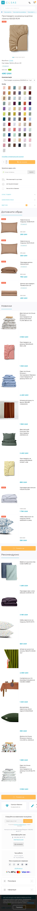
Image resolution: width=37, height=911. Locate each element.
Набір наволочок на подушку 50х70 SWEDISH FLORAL (26, 518)
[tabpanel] (18, 38)
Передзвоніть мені (18, 839)
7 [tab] (22, 57)
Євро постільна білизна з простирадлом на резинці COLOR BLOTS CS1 (27, 769)
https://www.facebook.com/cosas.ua (10, 864)
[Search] (3, 8)
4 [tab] (17, 57)
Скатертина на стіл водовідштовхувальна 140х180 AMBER (27, 680)
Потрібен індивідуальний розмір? (13, 156)
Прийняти (19, 907)
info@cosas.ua (18, 868)
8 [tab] (23, 57)
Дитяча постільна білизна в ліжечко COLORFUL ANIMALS (27, 738)
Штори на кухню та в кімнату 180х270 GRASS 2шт (27, 651)
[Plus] (6, 161)
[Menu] (3, 2)
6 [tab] (20, 57)
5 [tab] (19, 57)
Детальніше (30, 902)
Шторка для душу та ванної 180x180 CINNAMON (27, 402)
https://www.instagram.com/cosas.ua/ (14, 864)
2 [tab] (14, 57)
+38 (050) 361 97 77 (19, 837)
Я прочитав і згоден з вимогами (19, 825)
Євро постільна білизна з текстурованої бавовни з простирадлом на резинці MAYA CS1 (28, 374)
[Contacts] (29, 2)
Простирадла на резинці (19, 12)
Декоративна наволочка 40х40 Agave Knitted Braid (26, 709)
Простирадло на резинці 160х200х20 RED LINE (26, 344)
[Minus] (6, 163)
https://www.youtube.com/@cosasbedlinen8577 (26, 864)
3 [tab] (16, 57)
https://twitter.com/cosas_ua (18, 864)
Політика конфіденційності (20, 824)
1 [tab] (13, 57)
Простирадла (7, 12)
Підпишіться (28, 821)
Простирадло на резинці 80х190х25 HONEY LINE (26, 460)
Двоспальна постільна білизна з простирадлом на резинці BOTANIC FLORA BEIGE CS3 (27, 316)
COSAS (11, 60)
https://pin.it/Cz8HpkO (22, 864)
